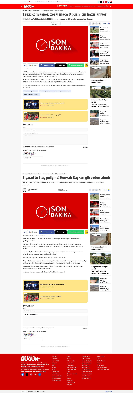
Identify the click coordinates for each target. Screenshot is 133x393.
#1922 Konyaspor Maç (45, 91)
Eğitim (53, 369)
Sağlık (53, 365)
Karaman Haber (56, 378)
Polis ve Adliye (71, 361)
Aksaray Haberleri (57, 376)
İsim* (24, 127)
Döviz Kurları (85, 365)
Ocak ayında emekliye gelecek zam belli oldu (105, 45)
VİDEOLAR (33, 1)
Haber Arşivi (100, 365)
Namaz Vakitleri (86, 378)
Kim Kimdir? (55, 371)
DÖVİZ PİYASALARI (42, 1)
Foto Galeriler (86, 359)
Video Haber (70, 365)
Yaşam (69, 378)
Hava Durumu (86, 376)
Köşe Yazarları (86, 356)
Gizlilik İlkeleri (101, 361)
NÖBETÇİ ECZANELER (64, 1)
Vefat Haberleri (56, 380)
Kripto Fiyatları (86, 369)
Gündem (54, 356)
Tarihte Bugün (56, 374)
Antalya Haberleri (72, 367)
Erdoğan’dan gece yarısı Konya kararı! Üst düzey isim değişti (105, 53)
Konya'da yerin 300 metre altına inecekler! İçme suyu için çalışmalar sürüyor (104, 61)
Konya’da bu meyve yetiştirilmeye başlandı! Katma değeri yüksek (104, 113)
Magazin (69, 384)
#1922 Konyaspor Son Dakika (62, 91)
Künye (99, 359)
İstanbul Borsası (86, 363)
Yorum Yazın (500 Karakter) (30, 133)
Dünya (69, 359)
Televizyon (70, 380)
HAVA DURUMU (53, 1)
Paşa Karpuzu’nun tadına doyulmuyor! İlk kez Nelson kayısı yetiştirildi (105, 29)
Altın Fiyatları (85, 367)
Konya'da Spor (71, 382)
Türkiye (54, 367)
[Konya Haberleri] (100, 72)
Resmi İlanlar (100, 356)
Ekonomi (54, 363)
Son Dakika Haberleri (103, 369)
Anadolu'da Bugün (28, 10)
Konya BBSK (55, 361)
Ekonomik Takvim (87, 371)
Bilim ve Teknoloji (72, 374)
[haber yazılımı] (108, 391)
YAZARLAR (25, 1)
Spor (68, 371)
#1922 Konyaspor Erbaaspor (31, 94)
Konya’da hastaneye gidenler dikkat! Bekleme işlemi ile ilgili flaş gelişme (105, 37)
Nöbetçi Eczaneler (87, 374)
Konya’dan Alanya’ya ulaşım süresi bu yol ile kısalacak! (104, 121)
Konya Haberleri (37, 173)
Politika (69, 356)
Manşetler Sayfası (87, 361)
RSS (24, 391)
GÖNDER (85, 147)
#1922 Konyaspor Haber (30, 91)
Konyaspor (36, 10)
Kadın (68, 376)
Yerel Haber (70, 363)
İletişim (99, 363)
